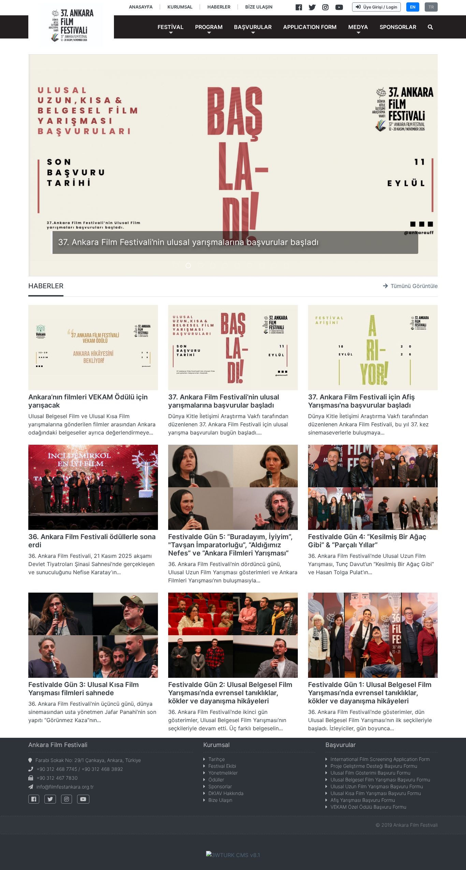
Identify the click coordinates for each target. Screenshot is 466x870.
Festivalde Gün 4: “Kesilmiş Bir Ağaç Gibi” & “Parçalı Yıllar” (367, 541)
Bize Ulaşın (220, 800)
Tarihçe (216, 759)
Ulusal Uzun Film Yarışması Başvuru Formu (377, 786)
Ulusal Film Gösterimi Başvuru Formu (370, 773)
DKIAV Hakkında (226, 793)
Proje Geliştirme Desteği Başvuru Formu (374, 766)
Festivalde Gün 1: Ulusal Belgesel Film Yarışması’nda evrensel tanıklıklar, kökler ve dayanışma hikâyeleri (370, 693)
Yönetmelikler (223, 773)
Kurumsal (216, 744)
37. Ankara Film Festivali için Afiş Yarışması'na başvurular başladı (361, 401)
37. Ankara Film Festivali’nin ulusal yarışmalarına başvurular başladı (188, 242)
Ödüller (216, 779)
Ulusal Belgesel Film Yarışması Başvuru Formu (380, 779)
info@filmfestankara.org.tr (65, 787)
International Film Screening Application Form (380, 759)
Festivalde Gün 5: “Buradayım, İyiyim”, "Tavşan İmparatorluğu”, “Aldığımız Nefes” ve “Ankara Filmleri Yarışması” (230, 545)
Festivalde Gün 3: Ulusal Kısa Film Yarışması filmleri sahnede (83, 689)
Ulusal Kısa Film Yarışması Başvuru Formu (376, 793)
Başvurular (340, 744)
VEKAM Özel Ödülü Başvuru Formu (368, 807)
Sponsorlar (220, 786)
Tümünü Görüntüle (414, 286)
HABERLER (45, 286)
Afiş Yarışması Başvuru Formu (363, 800)
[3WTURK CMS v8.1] (233, 854)
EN (413, 7)
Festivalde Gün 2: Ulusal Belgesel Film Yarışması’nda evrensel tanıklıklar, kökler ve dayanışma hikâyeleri (230, 693)
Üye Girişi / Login (380, 7)
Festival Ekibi (222, 766)
